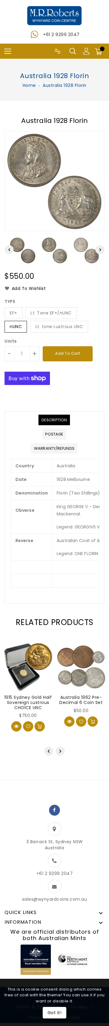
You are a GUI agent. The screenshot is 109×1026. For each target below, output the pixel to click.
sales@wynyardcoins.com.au (54, 899)
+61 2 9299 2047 (61, 34)
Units (11, 341)
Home (29, 85)
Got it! (55, 1013)
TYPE (10, 301)
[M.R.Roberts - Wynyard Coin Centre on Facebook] (54, 810)
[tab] (54, 420)
